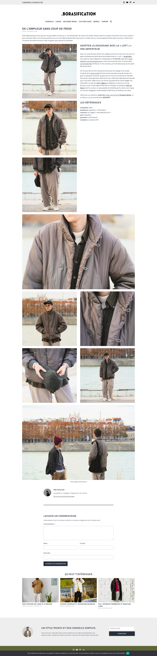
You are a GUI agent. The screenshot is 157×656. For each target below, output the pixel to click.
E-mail (83, 543)
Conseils (49, 21)
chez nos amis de (118, 95)
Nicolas (24, 31)
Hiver (35, 31)
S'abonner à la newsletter (32, 2)
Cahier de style (38, 606)
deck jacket (95, 73)
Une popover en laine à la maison (37, 604)
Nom (46, 543)
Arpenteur (128, 56)
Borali (96, 21)
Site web (47, 553)
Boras (62, 606)
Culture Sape (85, 21)
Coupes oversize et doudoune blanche (77, 604)
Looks (58, 21)
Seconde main (70, 21)
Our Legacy (101, 83)
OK (128, 653)
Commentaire (49, 524)
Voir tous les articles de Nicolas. (64, 496)
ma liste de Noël (86, 64)
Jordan (24, 606)
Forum (105, 21)
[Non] (155, 653)
